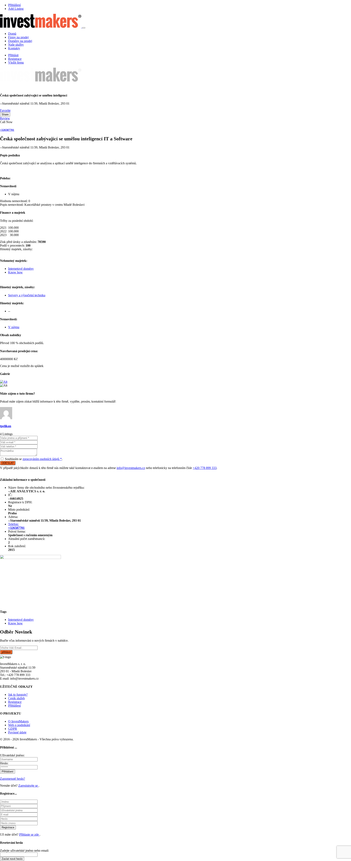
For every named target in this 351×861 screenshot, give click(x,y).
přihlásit (6, 652)
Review (5, 118)
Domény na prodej (20, 41)
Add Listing (16, 8)
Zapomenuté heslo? (12, 778)
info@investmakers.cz (131, 468)
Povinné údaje (17, 732)
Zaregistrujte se (28, 785)
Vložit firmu (16, 62)
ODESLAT (8, 463)
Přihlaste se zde (29, 834)
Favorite (5, 110)
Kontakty (14, 48)
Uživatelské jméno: (12, 755)
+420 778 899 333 (205, 468)
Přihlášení (14, 5)
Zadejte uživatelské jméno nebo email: (24, 850)
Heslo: (4, 763)
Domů (12, 33)
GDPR (12, 728)
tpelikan (5, 426)
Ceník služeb (16, 698)
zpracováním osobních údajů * (42, 459)
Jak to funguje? (18, 694)
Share (5, 114)
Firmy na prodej (18, 37)
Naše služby (16, 44)
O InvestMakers (18, 721)
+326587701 (7, 129)
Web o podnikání (19, 725)
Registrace (15, 59)
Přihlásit (13, 55)
